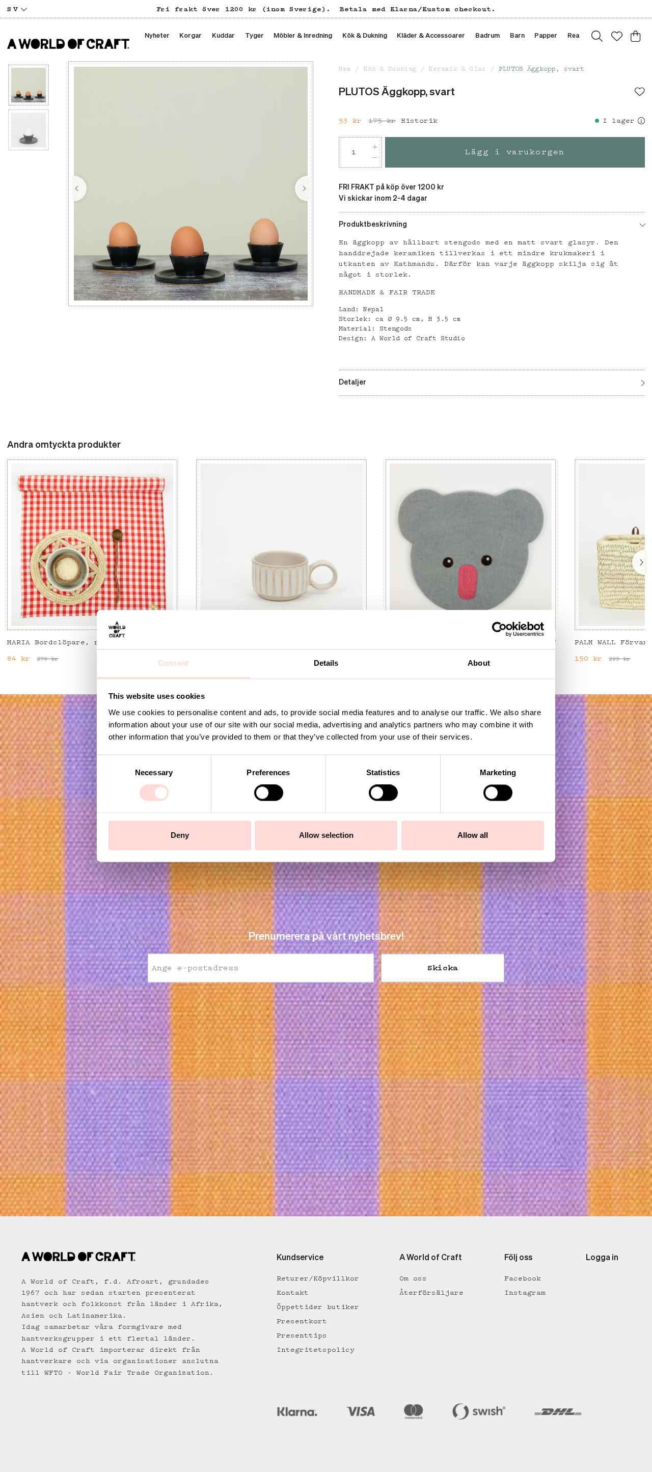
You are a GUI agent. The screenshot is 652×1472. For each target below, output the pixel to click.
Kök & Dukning (390, 69)
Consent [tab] (173, 663)
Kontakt (293, 1292)
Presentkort (302, 1321)
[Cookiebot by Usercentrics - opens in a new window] (499, 629)
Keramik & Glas (457, 69)
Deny (180, 835)
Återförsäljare (431, 1292)
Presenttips (302, 1335)
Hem (345, 69)
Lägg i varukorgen (515, 152)
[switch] (268, 793)
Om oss (413, 1278)
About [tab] (479, 663)
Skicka (442, 968)
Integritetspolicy (316, 1349)
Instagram (525, 1292)
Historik (419, 120)
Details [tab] (326, 663)
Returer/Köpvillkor (318, 1278)
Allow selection (326, 835)
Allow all (472, 835)
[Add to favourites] (640, 93)
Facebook (522, 1278)
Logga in (602, 1258)
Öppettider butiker (318, 1307)
